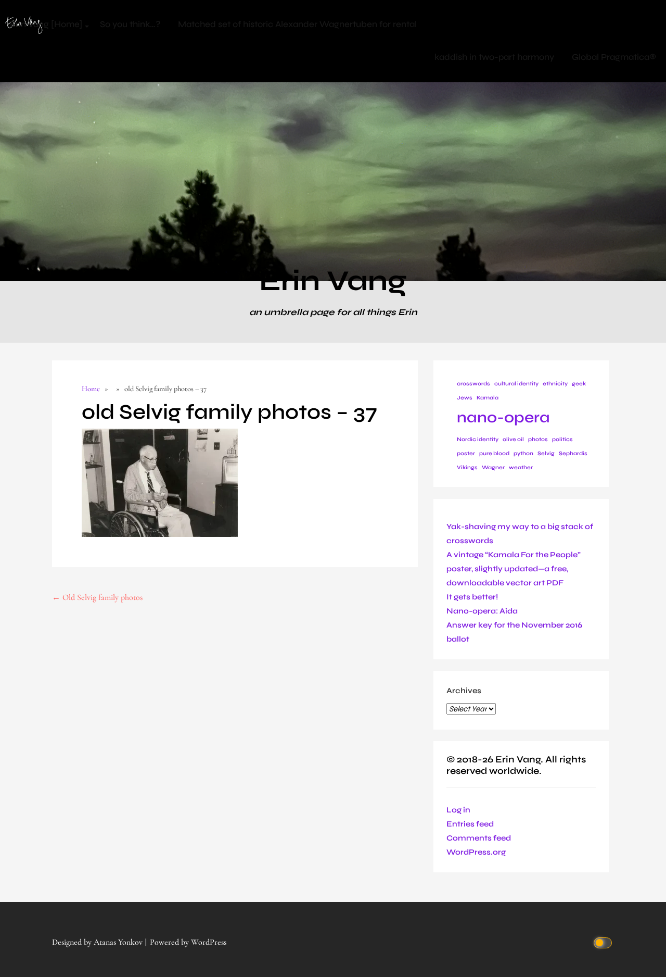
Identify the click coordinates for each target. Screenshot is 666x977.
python (523, 453)
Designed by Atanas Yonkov (98, 942)
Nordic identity (477, 439)
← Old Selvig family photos (97, 597)
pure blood (494, 453)
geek (579, 383)
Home (91, 388)
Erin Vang (333, 281)
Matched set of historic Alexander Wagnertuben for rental (297, 24)
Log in (458, 810)
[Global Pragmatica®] (614, 17)
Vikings (467, 467)
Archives (463, 690)
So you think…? (130, 24)
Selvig (546, 453)
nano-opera (503, 417)
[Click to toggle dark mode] (604, 942)
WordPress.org (476, 852)
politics (562, 439)
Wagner (493, 467)
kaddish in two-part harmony (494, 57)
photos (538, 439)
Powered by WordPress (188, 942)
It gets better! (472, 597)
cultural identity (516, 383)
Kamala (487, 397)
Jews (464, 397)
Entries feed (470, 824)
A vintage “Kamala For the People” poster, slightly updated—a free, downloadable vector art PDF (513, 568)
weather (521, 467)
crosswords (473, 383)
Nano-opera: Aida (482, 611)
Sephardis (573, 453)
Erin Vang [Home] (46, 24)
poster (466, 453)
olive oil (513, 439)
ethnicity (555, 383)
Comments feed (478, 838)
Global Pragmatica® (614, 57)
